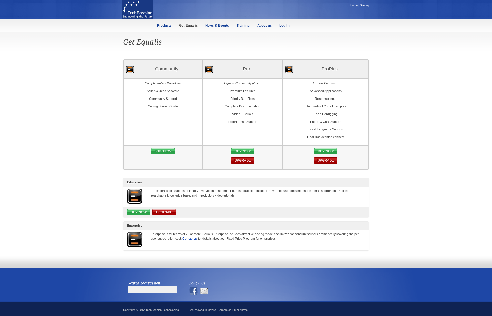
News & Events (217, 25)
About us (264, 25)
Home (354, 5)
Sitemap (365, 5)
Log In (284, 25)
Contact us (189, 239)
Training (243, 25)
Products (164, 25)
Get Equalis (188, 25)
